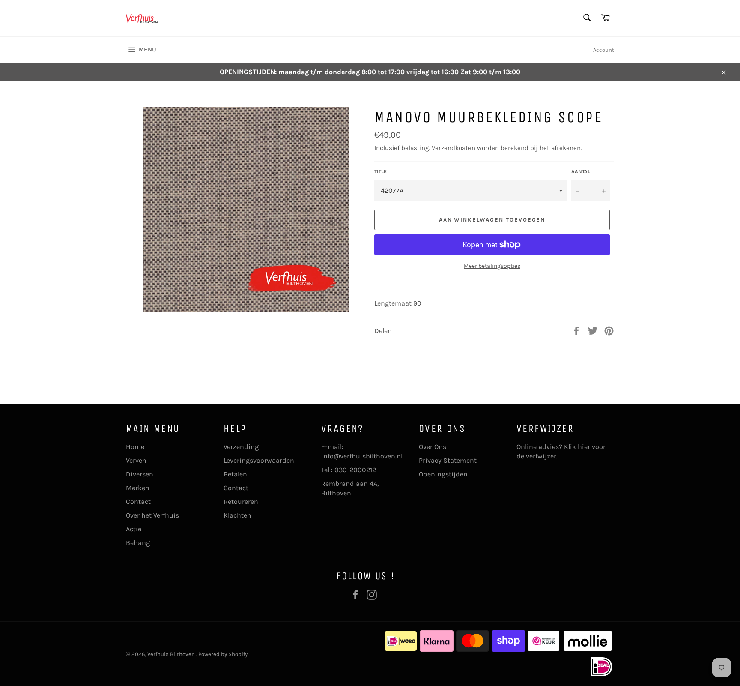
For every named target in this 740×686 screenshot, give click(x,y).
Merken (137, 488)
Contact (138, 501)
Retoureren (241, 501)
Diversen (139, 474)
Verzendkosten (453, 148)
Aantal (580, 171)
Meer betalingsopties (492, 266)
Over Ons (432, 447)
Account (603, 50)
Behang (138, 543)
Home (135, 447)
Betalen (235, 474)
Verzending (241, 447)
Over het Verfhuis (152, 515)
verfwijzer (541, 456)
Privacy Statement (448, 460)
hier (584, 447)
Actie (133, 529)
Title (380, 171)
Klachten (237, 515)
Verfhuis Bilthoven (171, 654)
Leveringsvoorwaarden (259, 460)
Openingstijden (443, 474)
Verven (136, 460)
